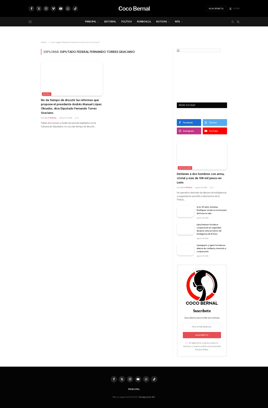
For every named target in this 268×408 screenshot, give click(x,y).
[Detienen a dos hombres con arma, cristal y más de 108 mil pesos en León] (202, 155)
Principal (90, 21)
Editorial (110, 21)
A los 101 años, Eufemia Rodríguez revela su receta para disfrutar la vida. (212, 210)
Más (177, 21)
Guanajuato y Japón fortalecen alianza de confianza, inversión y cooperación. (211, 248)
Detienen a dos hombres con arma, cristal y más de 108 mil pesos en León (200, 178)
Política (126, 21)
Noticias (161, 21)
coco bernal (50, 118)
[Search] (237, 21)
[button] (76, 32)
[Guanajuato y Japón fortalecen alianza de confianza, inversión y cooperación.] (185, 249)
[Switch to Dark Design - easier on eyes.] (233, 21)
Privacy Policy (201, 349)
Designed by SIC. (147, 397)
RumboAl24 (144, 21)
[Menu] (30, 21)
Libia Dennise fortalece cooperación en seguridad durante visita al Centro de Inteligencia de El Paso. (209, 229)
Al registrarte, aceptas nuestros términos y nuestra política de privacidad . (202, 346)
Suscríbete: (216, 8)
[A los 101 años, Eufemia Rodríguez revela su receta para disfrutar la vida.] (185, 211)
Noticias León (185, 168)
